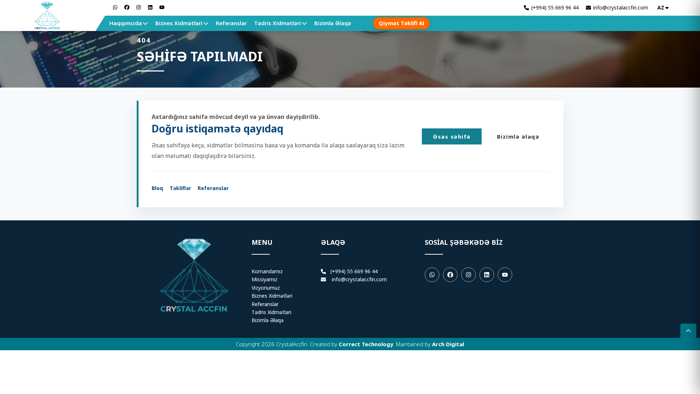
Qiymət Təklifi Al (401, 23)
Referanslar (231, 23)
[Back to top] (688, 331)
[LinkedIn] (150, 7)
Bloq (157, 188)
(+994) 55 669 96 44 (352, 271)
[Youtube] (505, 274)
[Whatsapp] (432, 274)
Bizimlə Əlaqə (332, 23)
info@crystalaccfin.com (359, 279)
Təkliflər (180, 188)
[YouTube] (162, 7)
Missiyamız (264, 279)
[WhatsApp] (115, 7)
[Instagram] (138, 7)
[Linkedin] (486, 274)
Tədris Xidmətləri (277, 23)
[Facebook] (127, 7)
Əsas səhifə (452, 136)
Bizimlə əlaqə (518, 136)
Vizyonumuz (266, 287)
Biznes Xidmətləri (178, 23)
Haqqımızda (125, 23)
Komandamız (267, 271)
